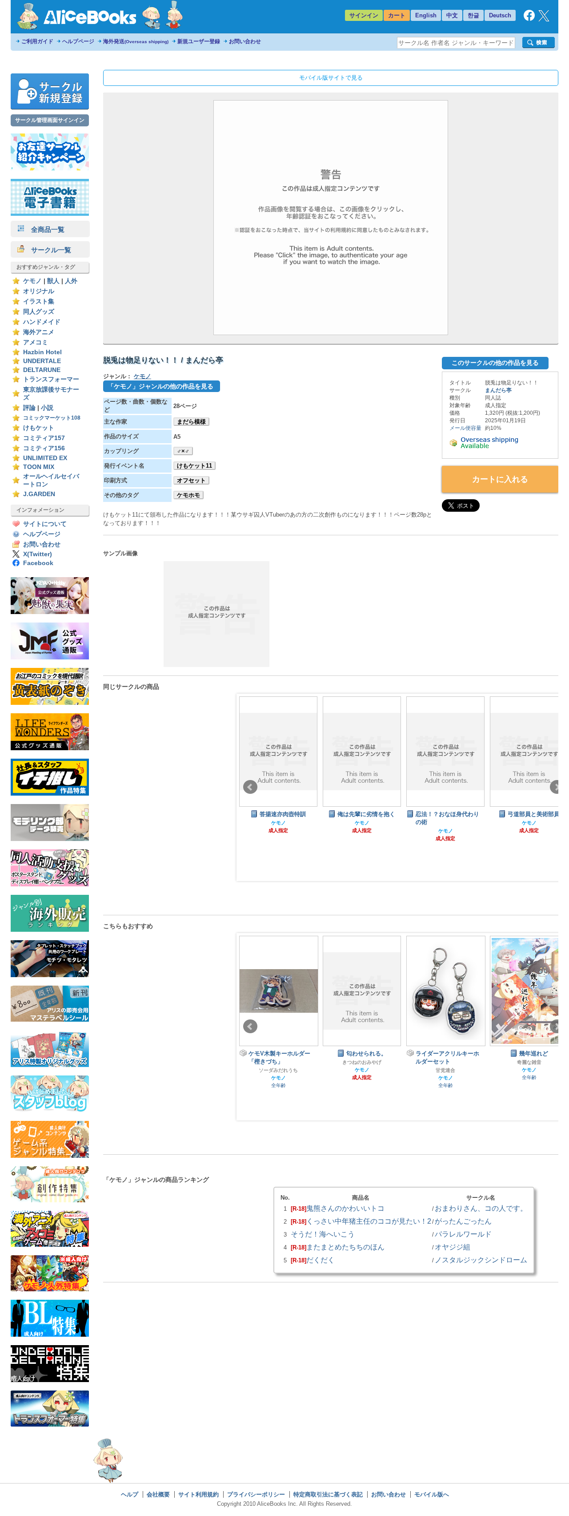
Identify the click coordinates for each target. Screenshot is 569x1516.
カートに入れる (500, 479)
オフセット (191, 480)
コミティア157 (44, 438)
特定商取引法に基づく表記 (328, 1494)
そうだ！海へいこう (323, 1234)
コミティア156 (44, 448)
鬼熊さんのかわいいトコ (345, 1208)
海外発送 (135, 41)
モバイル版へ (431, 1494)
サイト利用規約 (198, 1494)
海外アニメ (38, 332)
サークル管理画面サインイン (49, 120)
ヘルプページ (78, 41)
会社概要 (158, 1494)
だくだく (320, 1260)
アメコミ (35, 342)
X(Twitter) (37, 554)
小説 (47, 407)
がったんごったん (463, 1221)
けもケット (38, 427)
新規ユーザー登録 (198, 41)
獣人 (53, 281)
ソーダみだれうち (278, 1070)
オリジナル (38, 291)
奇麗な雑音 (529, 1062)
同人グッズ (38, 311)
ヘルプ (129, 1494)
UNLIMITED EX (45, 458)
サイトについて (45, 524)
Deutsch (500, 15)
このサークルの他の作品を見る (495, 362)
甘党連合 (445, 1070)
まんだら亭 (498, 390)
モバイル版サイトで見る (331, 77)
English (426, 15)
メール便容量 (465, 428)
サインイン (363, 15)
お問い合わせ (245, 41)
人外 (71, 281)
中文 (452, 15)
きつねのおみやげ (361, 1062)
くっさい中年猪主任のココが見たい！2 (368, 1221)
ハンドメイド (41, 322)
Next (557, 787)
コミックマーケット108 (51, 418)
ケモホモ (188, 495)
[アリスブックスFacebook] (529, 19)
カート (396, 15)
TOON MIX (38, 467)
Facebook (38, 563)
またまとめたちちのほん (345, 1247)
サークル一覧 (47, 250)
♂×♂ (183, 451)
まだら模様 (191, 421)
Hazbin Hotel (42, 352)
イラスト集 (38, 301)
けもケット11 (194, 465)
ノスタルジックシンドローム (481, 1260)
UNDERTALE (42, 361)
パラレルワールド (463, 1234)
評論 (29, 407)
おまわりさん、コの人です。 (481, 1208)
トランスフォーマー (51, 379)
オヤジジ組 (452, 1247)
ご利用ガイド (37, 41)
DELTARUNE (41, 370)
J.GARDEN (39, 494)
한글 (473, 15)
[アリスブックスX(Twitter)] (543, 19)
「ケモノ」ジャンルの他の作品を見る (160, 386)
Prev (250, 787)
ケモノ (32, 281)
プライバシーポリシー (256, 1494)
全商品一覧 (44, 229)
